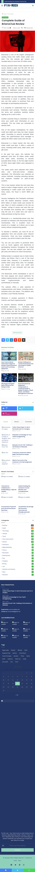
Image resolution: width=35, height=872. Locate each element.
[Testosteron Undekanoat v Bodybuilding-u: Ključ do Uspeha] (9, 480)
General (4, 541)
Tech (11, 661)
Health (4, 528)
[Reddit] (19, 340)
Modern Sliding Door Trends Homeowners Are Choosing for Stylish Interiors (25, 364)
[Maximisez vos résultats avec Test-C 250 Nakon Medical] (6, 638)
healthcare (10, 659)
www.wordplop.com (14, 609)
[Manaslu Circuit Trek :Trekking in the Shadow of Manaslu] (6, 447)
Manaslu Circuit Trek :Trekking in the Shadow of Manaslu (22, 446)
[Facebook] (3, 340)
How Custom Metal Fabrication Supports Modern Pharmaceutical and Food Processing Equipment (9, 365)
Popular (5, 421)
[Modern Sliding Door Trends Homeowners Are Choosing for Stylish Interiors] (26, 356)
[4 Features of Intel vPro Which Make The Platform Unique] (6, 455)
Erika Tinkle (7, 28)
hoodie (24, 659)
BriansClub (17, 332)
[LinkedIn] (11, 340)
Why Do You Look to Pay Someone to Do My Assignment (22, 461)
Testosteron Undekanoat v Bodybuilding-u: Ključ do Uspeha (8, 488)
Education (5, 574)
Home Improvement (7, 539)
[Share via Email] (23, 340)
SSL (19, 307)
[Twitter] (7, 340)
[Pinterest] (15, 340)
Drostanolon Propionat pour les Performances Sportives (8, 508)
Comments (28, 421)
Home (4, 14)
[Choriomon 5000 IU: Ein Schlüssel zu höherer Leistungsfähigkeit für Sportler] (6, 624)
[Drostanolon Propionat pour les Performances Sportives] (9, 500)
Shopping (4, 561)
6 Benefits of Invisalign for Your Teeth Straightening (22, 435)
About (19, 860)
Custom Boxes (22, 653)
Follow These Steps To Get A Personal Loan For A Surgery (21, 428)
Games (28, 656)
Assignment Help (6, 653)
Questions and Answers (8, 569)
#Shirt (25, 650)
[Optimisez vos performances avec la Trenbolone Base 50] (28, 631)
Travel (4, 536)
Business (4, 525)
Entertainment (6, 555)
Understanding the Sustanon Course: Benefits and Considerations (24, 488)
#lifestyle (20, 650)
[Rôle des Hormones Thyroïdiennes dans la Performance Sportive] (17, 638)
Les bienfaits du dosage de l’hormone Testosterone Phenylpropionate (25, 509)
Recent (16, 421)
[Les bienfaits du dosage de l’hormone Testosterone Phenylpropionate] (26, 500)
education (16, 656)
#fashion (13, 650)
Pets (3, 558)
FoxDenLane (28, 857)
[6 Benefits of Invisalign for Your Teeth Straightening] (6, 438)
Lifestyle (4, 533)
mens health (5, 661)
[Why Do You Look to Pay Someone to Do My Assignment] (6, 462)
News (3, 572)
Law (3, 566)
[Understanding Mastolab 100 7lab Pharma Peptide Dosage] (28, 638)
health (3, 659)
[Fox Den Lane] (11, 5)
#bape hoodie (5, 650)
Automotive (5, 544)
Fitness (22, 656)
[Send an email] (10, 28)
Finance (4, 550)
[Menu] (2, 6)
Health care (18, 659)
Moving (4, 563)
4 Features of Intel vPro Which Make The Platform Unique (21, 453)
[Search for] (33, 6)
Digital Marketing (7, 547)
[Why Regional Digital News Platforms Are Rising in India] (9, 377)
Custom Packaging (6, 656)
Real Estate (5, 552)
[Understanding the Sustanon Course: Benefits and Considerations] (26, 480)
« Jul (17, 695)
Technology (10, 14)
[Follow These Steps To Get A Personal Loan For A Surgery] (6, 429)
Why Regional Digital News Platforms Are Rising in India (7, 385)
